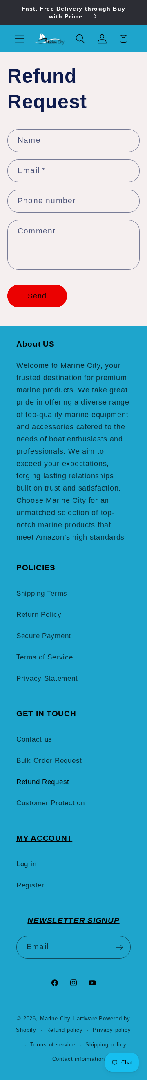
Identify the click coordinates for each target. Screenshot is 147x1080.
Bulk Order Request (49, 760)
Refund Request (42, 782)
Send (37, 296)
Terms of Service (44, 657)
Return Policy (38, 614)
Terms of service (52, 1045)
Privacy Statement (47, 678)
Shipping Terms (41, 593)
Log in (26, 864)
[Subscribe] (119, 947)
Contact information (78, 1059)
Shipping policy (106, 1045)
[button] (20, 38)
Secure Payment (43, 636)
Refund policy (64, 1030)
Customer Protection (50, 803)
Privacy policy (112, 1030)
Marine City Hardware (69, 1018)
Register (30, 885)
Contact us (34, 739)
